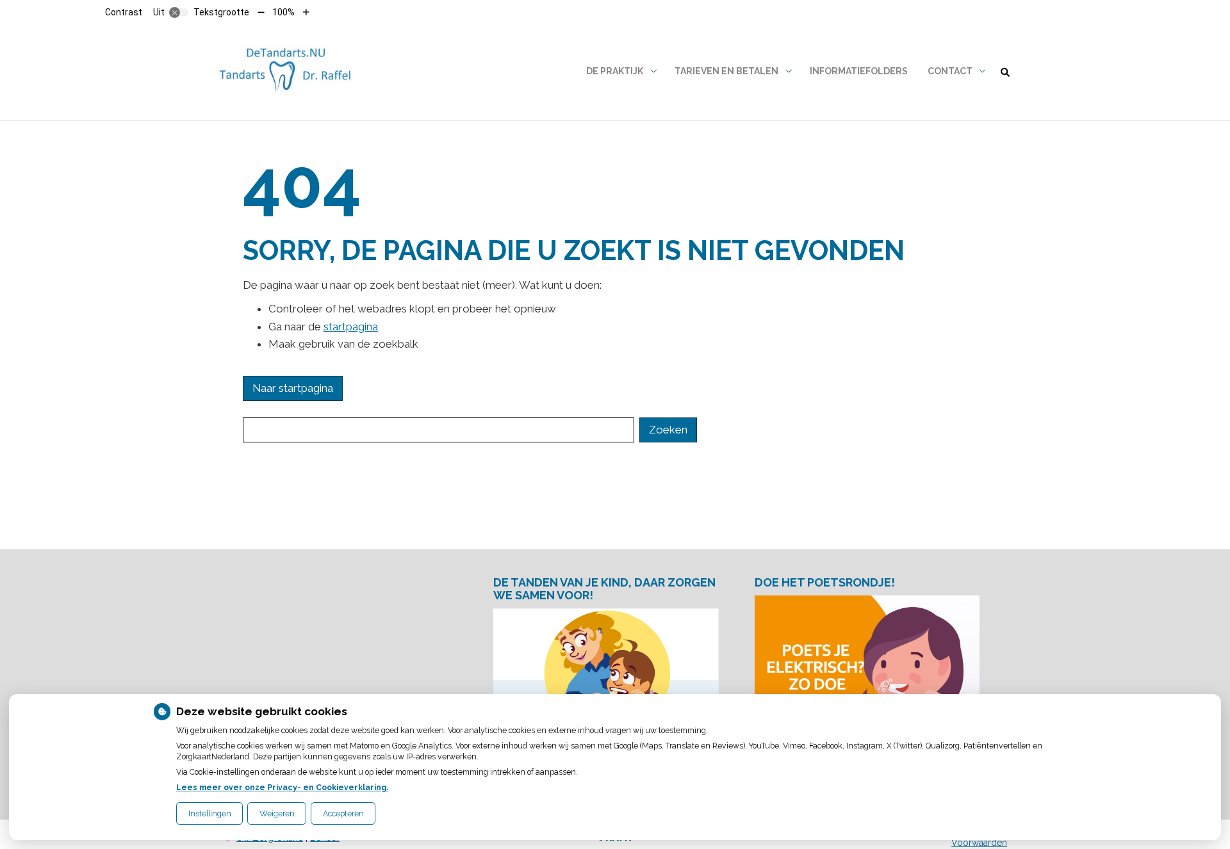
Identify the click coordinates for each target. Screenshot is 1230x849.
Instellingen (209, 813)
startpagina (351, 326)
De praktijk (614, 71)
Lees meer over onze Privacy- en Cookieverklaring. (282, 787)
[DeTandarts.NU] (285, 71)
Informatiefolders (859, 71)
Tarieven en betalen (726, 71)
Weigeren (277, 813)
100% (283, 12)
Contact (950, 71)
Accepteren (343, 813)
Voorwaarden (979, 842)
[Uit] (178, 12)
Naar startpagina (292, 388)
